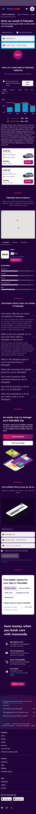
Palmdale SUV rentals (10, 610)
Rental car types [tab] (10, 588)
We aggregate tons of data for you (15, 712)
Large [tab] (20, 90)
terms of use (26, 560)
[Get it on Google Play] (6, 799)
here (6, 329)
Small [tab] (4, 90)
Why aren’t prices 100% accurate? (15, 716)
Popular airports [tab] (24, 588)
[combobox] (7, 32)
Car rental (7, 723)
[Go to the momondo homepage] (13, 9)
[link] (28, 162)
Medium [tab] (12, 90)
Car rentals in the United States (20, 723)
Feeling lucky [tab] (9, 597)
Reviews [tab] (15, 242)
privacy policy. (5, 561)
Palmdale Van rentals (10, 607)
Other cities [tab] (8, 593)
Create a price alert (16, 673)
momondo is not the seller (12, 709)
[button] (3, 9)
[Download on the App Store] (18, 799)
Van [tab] (32, 90)
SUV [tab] (26, 90)
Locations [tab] (24, 242)
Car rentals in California (7, 725)
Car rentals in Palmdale (22, 725)
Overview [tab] (6, 242)
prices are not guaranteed (15, 703)
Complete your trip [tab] (22, 593)
